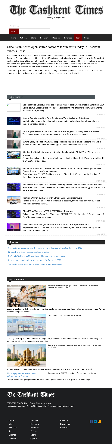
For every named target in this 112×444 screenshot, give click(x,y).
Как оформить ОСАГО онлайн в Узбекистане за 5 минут (73, 373)
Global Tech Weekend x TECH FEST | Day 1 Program (48, 211)
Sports (24, 45)
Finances (68, 38)
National (23, 38)
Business (56, 38)
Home (13, 38)
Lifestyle (35, 45)
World (33, 38)
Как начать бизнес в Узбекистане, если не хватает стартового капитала (75, 346)
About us (64, 420)
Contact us (65, 424)
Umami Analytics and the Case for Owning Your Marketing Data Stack (56, 118)
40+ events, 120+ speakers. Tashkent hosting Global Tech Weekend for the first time (62, 184)
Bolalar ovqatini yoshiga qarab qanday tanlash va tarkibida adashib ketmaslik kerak (73, 287)
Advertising (65, 427)
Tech (78, 38)
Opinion (46, 45)
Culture (87, 38)
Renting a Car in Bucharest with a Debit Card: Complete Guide (52, 198)
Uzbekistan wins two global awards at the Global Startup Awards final (56, 224)
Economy (44, 38)
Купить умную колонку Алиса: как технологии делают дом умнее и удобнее (61, 131)
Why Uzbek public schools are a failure (64, 315)
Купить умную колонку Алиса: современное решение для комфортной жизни (62, 142)
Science (14, 45)
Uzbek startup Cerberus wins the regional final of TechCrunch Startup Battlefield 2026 (63, 105)
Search (14, 31)
